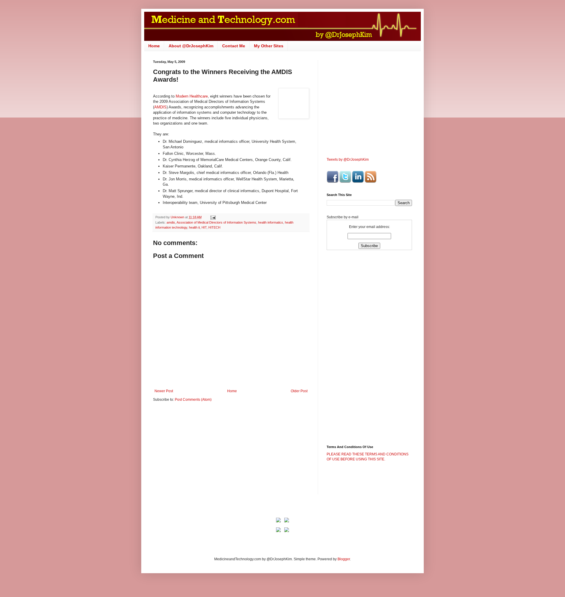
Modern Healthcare (192, 96)
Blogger (344, 559)
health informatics (270, 222)
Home (154, 45)
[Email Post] (213, 217)
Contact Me (233, 45)
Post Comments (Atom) (193, 400)
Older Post (299, 391)
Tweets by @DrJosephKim (348, 159)
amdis (171, 222)
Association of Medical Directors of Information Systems (216, 222)
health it (194, 227)
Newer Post (163, 391)
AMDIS (160, 107)
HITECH (214, 227)
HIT (204, 227)
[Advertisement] (202, 452)
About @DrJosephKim (191, 45)
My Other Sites (268, 45)
